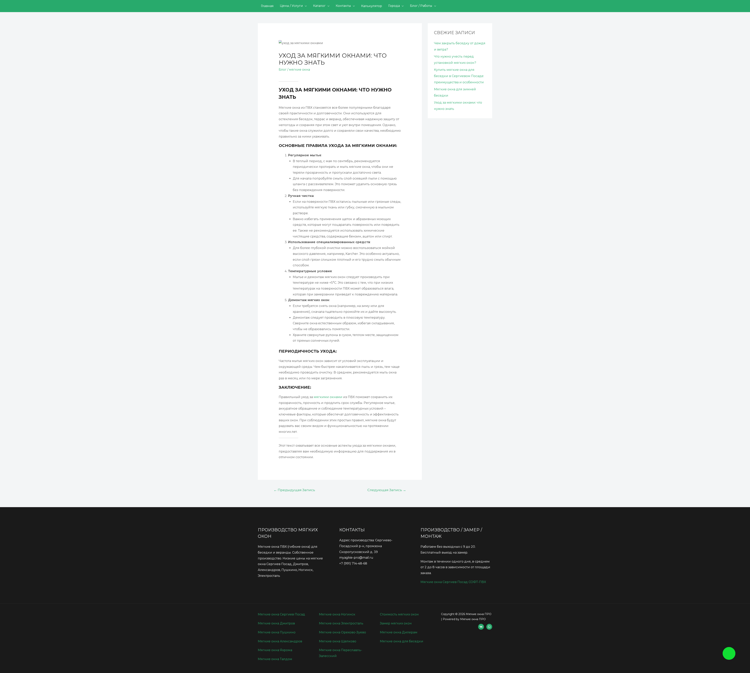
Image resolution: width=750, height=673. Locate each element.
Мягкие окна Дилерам (398, 632)
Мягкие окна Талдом (275, 659)
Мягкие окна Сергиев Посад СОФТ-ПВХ (453, 582)
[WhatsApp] (489, 627)
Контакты (343, 6)
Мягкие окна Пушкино (277, 632)
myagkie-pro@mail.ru (356, 557)
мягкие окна (299, 69)
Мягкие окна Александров (280, 641)
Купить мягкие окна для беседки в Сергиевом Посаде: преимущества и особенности (459, 76)
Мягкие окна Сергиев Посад (281, 614)
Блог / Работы (421, 6)
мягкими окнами (328, 397)
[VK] (481, 627)
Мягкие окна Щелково (337, 641)
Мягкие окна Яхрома (275, 650)
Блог (283, 69)
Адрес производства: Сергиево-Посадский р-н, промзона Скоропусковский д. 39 (365, 546)
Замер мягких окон (396, 623)
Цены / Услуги (291, 6)
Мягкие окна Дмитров (276, 623)
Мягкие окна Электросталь (341, 623)
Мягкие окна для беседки (401, 641)
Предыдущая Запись (294, 490)
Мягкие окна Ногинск (337, 614)
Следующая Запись (386, 490)
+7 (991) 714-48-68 (353, 563)
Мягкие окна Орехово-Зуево (342, 632)
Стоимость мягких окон (399, 614)
